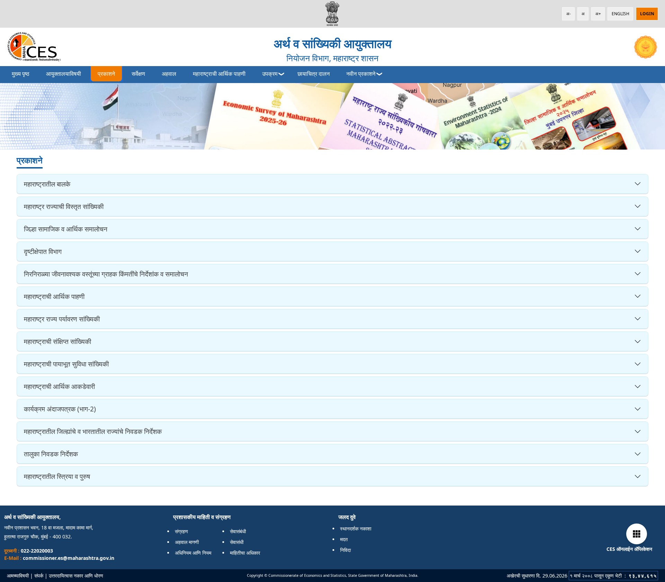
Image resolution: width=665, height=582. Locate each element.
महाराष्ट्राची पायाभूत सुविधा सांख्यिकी (66, 364)
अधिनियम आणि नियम (193, 552)
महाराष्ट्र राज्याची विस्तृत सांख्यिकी (64, 206)
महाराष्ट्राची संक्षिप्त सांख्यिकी (57, 341)
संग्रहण (181, 531)
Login (647, 14)
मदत (344, 539)
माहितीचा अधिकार (245, 552)
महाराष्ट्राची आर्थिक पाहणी (54, 296)
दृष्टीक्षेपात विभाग (43, 251)
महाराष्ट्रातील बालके (47, 184)
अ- (568, 14)
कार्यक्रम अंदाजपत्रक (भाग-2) (60, 408)
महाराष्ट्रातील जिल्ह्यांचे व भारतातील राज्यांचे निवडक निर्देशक (93, 431)
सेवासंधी (236, 542)
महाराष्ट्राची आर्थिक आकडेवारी (59, 386)
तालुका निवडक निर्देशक (51, 453)
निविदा (345, 550)
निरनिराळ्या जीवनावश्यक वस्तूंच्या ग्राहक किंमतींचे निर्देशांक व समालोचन (106, 274)
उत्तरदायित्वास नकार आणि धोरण (76, 575)
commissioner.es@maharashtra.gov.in (68, 558)
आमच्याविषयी (18, 575)
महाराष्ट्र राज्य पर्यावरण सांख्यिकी (62, 319)
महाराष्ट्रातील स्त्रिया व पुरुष (57, 476)
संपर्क (38, 575)
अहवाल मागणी (187, 542)
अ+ (598, 14)
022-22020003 (36, 550)
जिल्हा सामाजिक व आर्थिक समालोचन (65, 229)
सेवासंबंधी (238, 531)
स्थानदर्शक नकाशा (355, 528)
